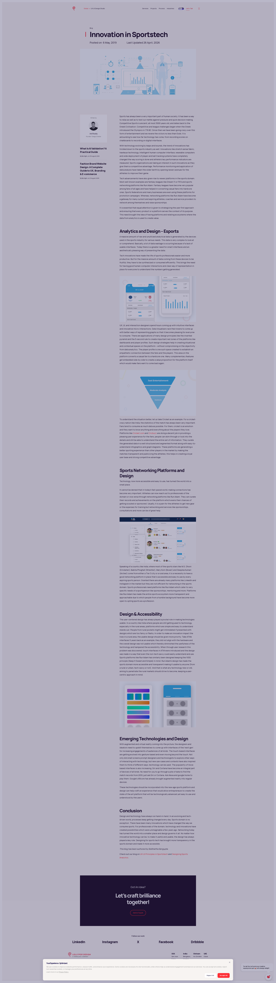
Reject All (210, 975)
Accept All (223, 975)
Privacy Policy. (64, 972)
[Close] (229, 962)
